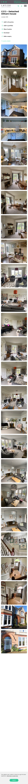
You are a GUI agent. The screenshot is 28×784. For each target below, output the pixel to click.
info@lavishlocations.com (20, 2)
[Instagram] (1, 2)
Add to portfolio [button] (8, 25)
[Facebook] (3, 2)
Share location (7, 29)
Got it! (14, 780)
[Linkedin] (5, 2)
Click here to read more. (12, 776)
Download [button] (6, 33)
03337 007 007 (17, 1)
